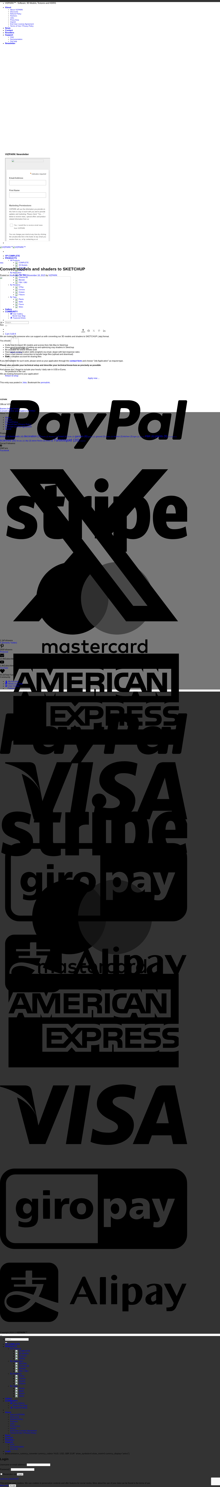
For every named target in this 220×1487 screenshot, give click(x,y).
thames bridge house (9, 409)
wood (83, 441)
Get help (13, 41)
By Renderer (16, 1374)
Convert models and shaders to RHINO (17, 411)
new (142, 436)
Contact (9, 30)
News (7, 28)
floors (45, 437)
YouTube (4, 668)
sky (28, 440)
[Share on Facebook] (88, 330)
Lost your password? (9, 1479)
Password (5, 1469)
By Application (15, 273)
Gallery (8, 1398)
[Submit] (6, 325)
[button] (10, 43)
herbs (109, 437)
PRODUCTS (11, 258)
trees (49, 440)
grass (91, 437)
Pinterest (4, 652)
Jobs (12, 18)
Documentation (16, 39)
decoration (32, 436)
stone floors (38, 440)
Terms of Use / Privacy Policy (21, 26)
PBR (150, 436)
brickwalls (16, 436)
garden (81, 436)
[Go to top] (1, 1335)
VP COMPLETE (12, 256)
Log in (20, 1474)
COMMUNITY (11, 1401)
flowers (53, 437)
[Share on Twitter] (94, 330)
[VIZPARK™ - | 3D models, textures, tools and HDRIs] (13, 247)
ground (100, 436)
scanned (8, 440)
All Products (15, 260)
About (8, 7)
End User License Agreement (22, 24)
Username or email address (13, 1465)
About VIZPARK (16, 10)
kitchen (128, 436)
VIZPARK (53, 275)
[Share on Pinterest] (99, 330)
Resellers (9, 33)
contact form (76, 361)
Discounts (14, 12)
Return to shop (11, 376)
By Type (14, 1386)
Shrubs (20, 441)
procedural (172, 436)
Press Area (14, 20)
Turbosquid (67, 440)
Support (9, 35)
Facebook (4, 450)
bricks (4, 436)
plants (161, 436)
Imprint (13, 22)
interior (118, 436)
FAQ (12, 37)
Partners (13, 16)
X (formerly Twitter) (8, 643)
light (136, 437)
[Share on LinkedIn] (104, 330)
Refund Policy (15, 14)
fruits (71, 437)
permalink (45, 382)
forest (62, 436)
